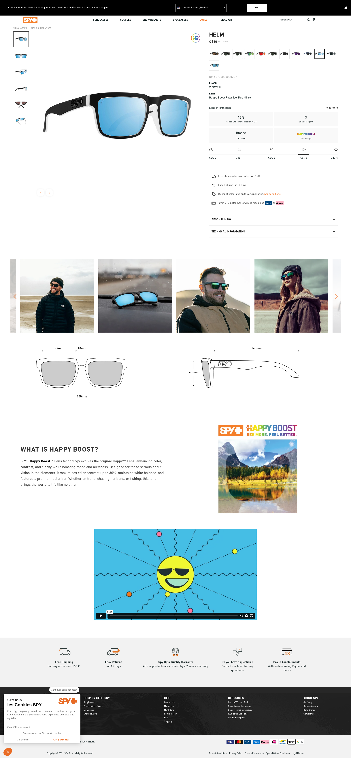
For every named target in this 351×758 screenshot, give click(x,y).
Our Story (307, 702)
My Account (169, 706)
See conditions (272, 194)
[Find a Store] (314, 20)
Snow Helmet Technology (240, 710)
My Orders (169, 710)
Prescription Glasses (93, 706)
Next (49, 192)
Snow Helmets (90, 714)
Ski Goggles (89, 710)
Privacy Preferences (254, 753)
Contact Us (169, 702)
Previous (40, 192)
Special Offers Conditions (278, 753)
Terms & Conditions (218, 753)
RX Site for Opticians (238, 714)
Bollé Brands (309, 710)
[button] (7, 751)
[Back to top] (342, 749)
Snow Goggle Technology (239, 706)
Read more (332, 108)
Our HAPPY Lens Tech (238, 702)
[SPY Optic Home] (30, 19)
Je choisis (23, 739)
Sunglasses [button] (100, 20)
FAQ (166, 718)
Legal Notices (298, 753)
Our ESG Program (236, 718)
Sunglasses (20, 28)
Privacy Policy (236, 753)
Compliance (308, 714)
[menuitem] (100, 20)
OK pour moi (61, 739)
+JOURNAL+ (286, 20)
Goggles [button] (125, 20)
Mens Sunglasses (41, 28)
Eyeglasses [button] (180, 20)
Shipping (168, 722)
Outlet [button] (204, 20)
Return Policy (170, 714)
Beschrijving (221, 219)
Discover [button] (226, 20)
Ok (256, 7)
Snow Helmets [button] (152, 20)
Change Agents (310, 706)
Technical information (228, 231)
